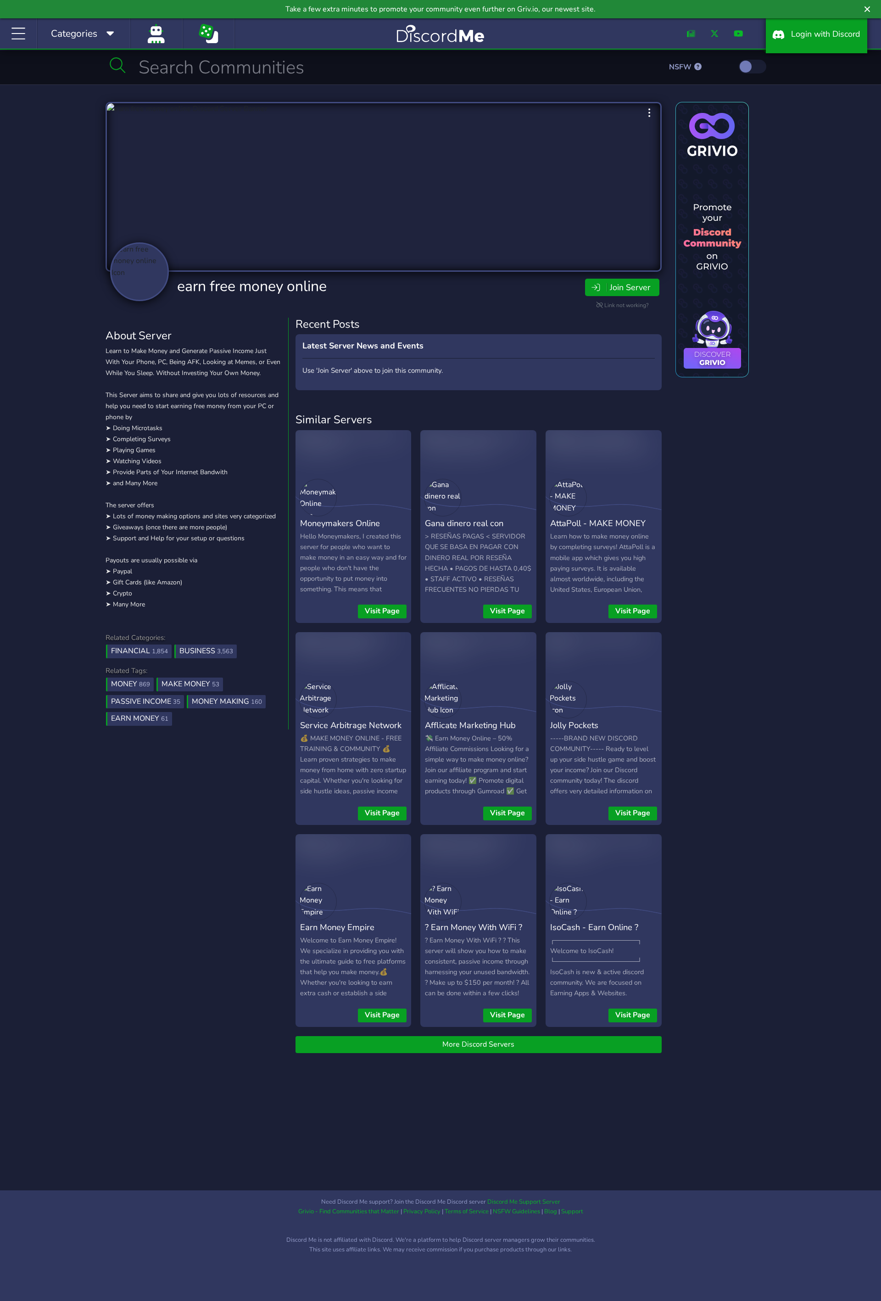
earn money (139, 718)
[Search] (118, 65)
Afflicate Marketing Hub (470, 725)
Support (572, 1211)
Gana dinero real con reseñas (464, 529)
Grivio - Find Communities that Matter (348, 1211)
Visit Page (382, 611)
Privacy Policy (421, 1211)
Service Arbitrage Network (350, 725)
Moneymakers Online (340, 523)
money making (227, 701)
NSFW (681, 67)
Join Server (630, 287)
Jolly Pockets (574, 725)
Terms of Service (467, 1211)
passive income (145, 701)
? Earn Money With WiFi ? (473, 927)
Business (206, 651)
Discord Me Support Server (523, 1202)
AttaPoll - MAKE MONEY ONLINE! (598, 529)
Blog (550, 1211)
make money (190, 684)
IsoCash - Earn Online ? (594, 927)
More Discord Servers (478, 1044)
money (130, 684)
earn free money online (252, 286)
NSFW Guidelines (516, 1211)
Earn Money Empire (337, 927)
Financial (139, 651)
